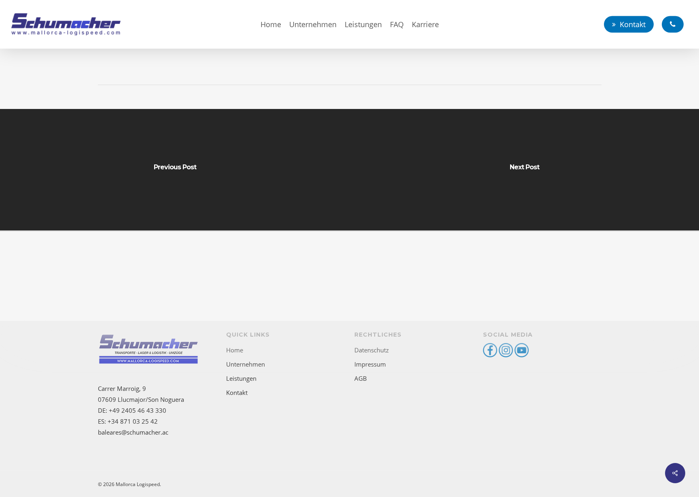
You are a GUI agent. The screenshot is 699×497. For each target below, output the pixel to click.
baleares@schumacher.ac (133, 432)
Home (234, 350)
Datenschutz (371, 350)
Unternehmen (245, 364)
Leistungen (241, 378)
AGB (360, 378)
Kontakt (237, 392)
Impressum (370, 364)
